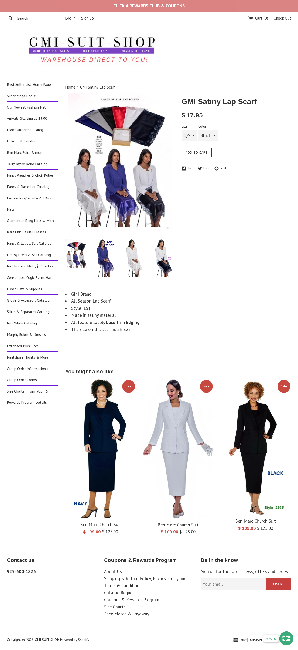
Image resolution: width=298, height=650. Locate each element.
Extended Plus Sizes (23, 345)
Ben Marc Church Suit (100, 524)
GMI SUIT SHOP (46, 639)
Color (202, 126)
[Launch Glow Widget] (286, 638)
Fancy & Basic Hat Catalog (28, 186)
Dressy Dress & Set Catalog (29, 254)
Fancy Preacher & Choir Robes (30, 175)
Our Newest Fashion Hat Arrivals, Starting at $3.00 (27, 113)
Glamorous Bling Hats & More (31, 220)
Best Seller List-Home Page (29, 84)
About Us (113, 571)
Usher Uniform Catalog (25, 129)
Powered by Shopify (74, 639)
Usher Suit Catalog (21, 141)
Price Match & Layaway (126, 614)
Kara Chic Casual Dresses (26, 232)
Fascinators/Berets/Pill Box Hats (29, 203)
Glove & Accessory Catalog (28, 300)
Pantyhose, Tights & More (27, 357)
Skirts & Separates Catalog (28, 311)
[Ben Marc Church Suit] (100, 449)
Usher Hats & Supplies (24, 289)
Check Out (282, 18)
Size (185, 126)
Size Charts (114, 607)
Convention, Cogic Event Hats (30, 277)
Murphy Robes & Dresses (26, 334)
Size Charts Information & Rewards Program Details (27, 397)
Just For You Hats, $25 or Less (31, 266)
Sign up (87, 18)
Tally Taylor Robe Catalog (27, 164)
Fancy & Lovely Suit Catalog (29, 243)
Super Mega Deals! (21, 95)
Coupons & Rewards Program (131, 599)
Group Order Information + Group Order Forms (28, 374)
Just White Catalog (22, 323)
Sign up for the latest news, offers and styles (244, 571)
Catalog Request (120, 592)
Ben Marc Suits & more (25, 152)
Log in (70, 18)
